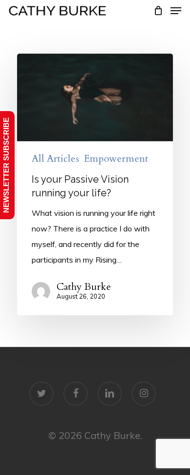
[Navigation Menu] (176, 11)
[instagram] (144, 393)
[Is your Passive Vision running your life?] (95, 185)
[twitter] (41, 393)
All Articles (55, 158)
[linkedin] (109, 393)
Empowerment (116, 158)
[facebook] (75, 393)
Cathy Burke (84, 287)
